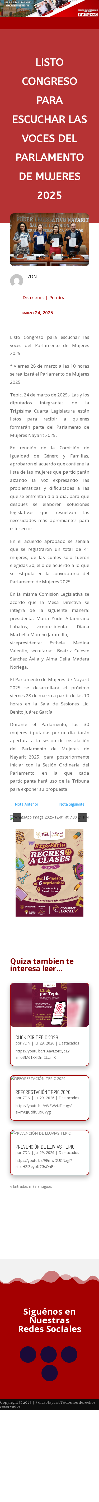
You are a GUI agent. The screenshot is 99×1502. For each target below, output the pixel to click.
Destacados (33, 297)
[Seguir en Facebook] (28, 1354)
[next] (82, 817)
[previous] (17, 817)
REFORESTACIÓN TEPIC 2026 (43, 1092)
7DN (26, 1043)
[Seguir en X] (69, 1354)
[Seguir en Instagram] (48, 1354)
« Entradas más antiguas (31, 1186)
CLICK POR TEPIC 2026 (37, 1037)
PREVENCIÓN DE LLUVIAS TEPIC (45, 1147)
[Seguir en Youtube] (49, 1373)
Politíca (56, 297)
